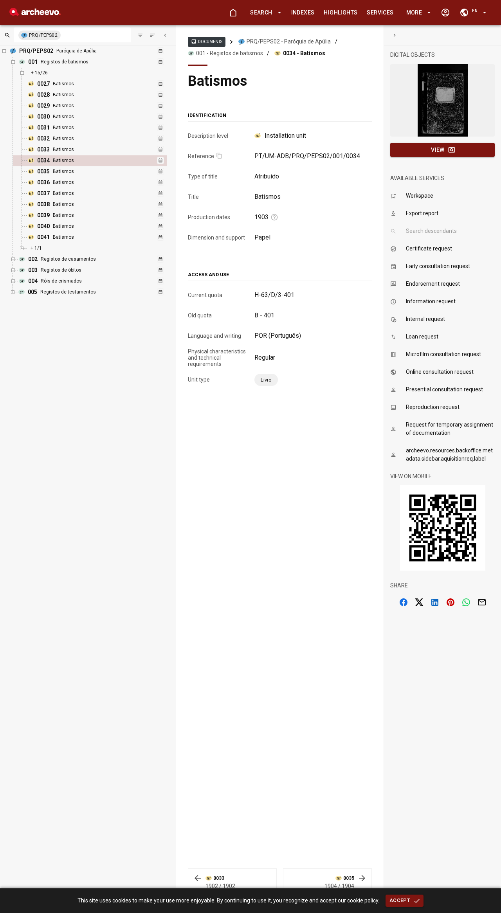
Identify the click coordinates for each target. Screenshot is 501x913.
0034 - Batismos (304, 53)
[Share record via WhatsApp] (466, 602)
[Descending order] (152, 35)
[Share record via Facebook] (403, 602)
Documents (206, 41)
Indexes (303, 12)
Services (380, 12)
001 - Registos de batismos (229, 53)
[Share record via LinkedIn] (435, 602)
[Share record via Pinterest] (450, 602)
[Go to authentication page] (445, 12)
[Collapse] (165, 35)
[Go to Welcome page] (233, 12)
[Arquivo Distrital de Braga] (35, 13)
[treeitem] (99, 160)
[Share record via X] (419, 602)
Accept (399, 900)
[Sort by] (140, 35)
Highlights (340, 12)
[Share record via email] (482, 602)
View (438, 150)
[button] (264, 12)
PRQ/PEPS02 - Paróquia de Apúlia (289, 41)
